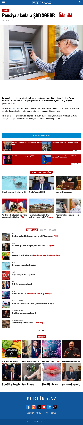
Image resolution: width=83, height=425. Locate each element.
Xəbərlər (39, 413)
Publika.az (14, 108)
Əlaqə (46, 413)
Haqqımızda (30, 413)
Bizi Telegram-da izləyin (41, 136)
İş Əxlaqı (53, 413)
